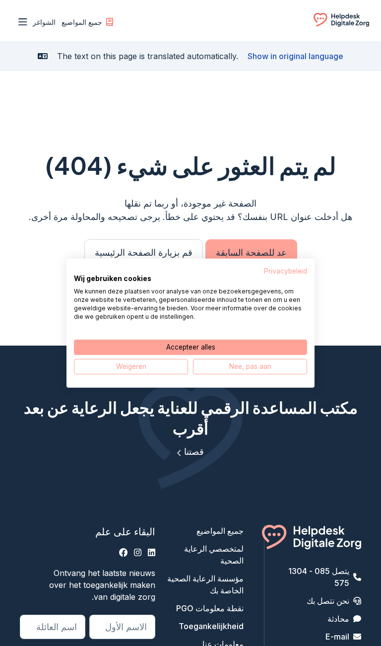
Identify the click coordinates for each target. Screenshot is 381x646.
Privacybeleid (285, 271)
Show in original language (295, 56)
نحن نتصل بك (328, 601)
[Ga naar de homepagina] (341, 24)
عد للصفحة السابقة (251, 252)
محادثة (338, 619)
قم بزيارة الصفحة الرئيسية (143, 252)
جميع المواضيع (82, 22)
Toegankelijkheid (211, 626)
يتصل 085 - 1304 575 (318, 577)
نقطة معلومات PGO (210, 608)
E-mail (337, 637)
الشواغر (44, 22)
